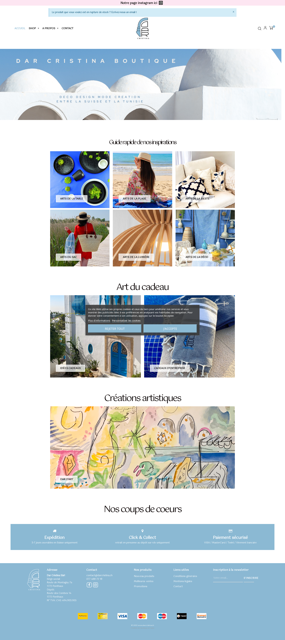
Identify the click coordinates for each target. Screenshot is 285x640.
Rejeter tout (115, 328)
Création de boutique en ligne (142, 628)
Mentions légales (183, 581)
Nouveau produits (144, 576)
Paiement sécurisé (230, 537)
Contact (178, 586)
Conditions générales (185, 576)
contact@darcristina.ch (99, 575)
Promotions (140, 586)
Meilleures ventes (143, 581)
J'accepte (170, 328)
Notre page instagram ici (139, 3)
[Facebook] (89, 585)
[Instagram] (161, 3)
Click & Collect (142, 537)
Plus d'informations (99, 320)
